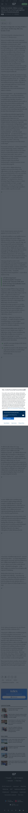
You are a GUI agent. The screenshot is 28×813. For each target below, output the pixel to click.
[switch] (23, 415)
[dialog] (14, 406)
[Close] (25, 390)
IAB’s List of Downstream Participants (15, 408)
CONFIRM (8, 418)
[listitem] (13, 412)
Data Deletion (6, 423)
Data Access (14, 423)
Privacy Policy (21, 423)
